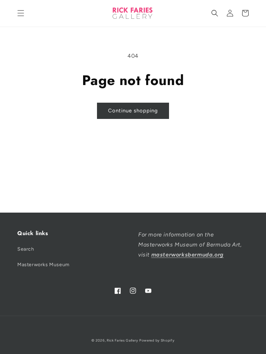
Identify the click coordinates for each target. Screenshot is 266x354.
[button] (20, 13)
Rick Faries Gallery (122, 340)
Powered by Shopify (157, 340)
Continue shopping (133, 111)
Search (25, 249)
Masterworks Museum (43, 265)
